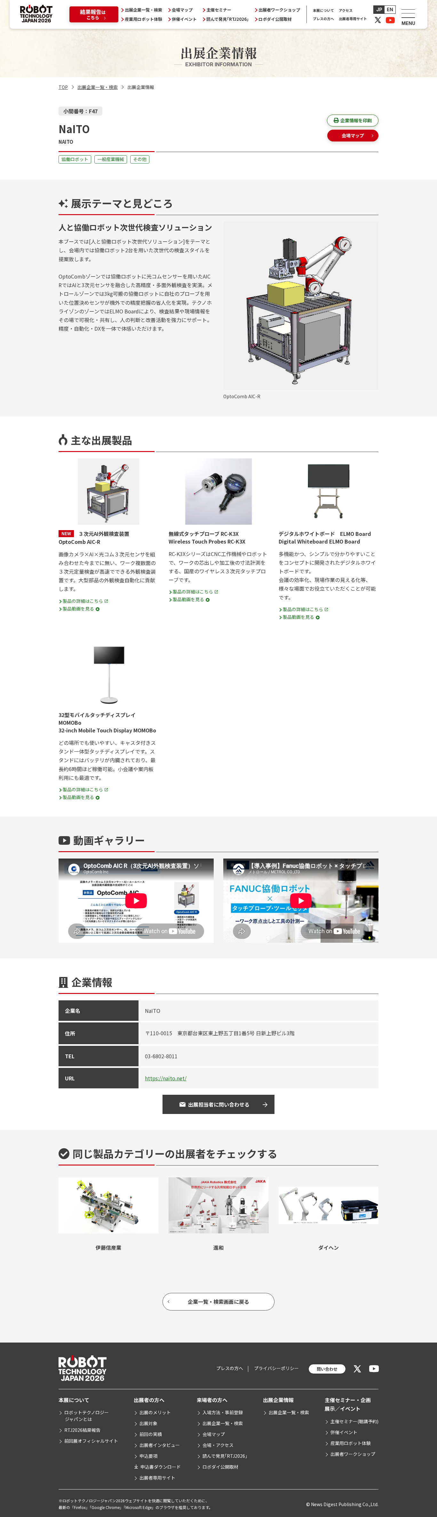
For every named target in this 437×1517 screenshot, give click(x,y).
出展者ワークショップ (279, 10)
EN (390, 9)
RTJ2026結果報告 (82, 1430)
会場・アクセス (218, 1445)
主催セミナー (218, 10)
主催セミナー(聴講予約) (354, 1421)
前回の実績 (150, 1434)
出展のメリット (155, 1412)
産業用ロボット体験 (143, 19)
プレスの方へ (323, 18)
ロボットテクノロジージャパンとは (86, 1415)
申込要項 (148, 1456)
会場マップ (182, 10)
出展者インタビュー (159, 1445)
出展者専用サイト (353, 18)
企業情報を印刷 (356, 120)
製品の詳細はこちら (83, 601)
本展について (323, 10)
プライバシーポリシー (276, 1368)
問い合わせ (327, 1369)
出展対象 (148, 1423)
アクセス (346, 10)
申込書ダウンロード (160, 1467)
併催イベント (184, 19)
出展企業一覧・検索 (143, 10)
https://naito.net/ (166, 1078)
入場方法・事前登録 (223, 1412)
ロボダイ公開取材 (275, 19)
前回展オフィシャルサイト (91, 1441)
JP (379, 9)
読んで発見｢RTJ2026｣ (227, 19)
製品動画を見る (78, 608)
